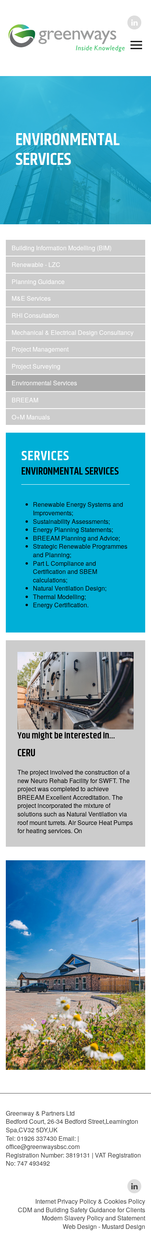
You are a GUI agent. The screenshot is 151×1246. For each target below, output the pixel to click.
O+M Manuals (31, 416)
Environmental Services (44, 382)
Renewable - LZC (36, 264)
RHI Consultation (35, 315)
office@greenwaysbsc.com (43, 1146)
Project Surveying (36, 366)
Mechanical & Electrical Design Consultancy (73, 332)
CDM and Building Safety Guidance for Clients (81, 1209)
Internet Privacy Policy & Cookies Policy (90, 1201)
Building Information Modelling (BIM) (62, 247)
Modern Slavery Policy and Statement (93, 1217)
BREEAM (25, 399)
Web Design (80, 1226)
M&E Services (31, 298)
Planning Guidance (38, 281)
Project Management (40, 349)
